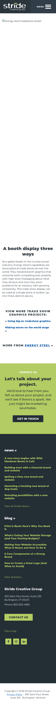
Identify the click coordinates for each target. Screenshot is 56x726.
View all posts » (13, 576)
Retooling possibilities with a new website (26, 497)
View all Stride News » (17, 506)
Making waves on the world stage (27, 327)
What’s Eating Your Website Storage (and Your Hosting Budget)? (27, 537)
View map (10, 630)
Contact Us (18, 617)
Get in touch (28, 418)
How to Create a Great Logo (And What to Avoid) (25, 564)
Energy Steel (37, 345)
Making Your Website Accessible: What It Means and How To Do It (25, 546)
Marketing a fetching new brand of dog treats (26, 487)
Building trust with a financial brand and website (27, 469)
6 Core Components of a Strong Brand (24, 555)
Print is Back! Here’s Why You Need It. (27, 527)
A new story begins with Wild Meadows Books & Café (23, 460)
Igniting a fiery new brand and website (23, 478)
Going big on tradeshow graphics (29, 321)
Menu (40, 6)
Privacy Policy (14, 694)
